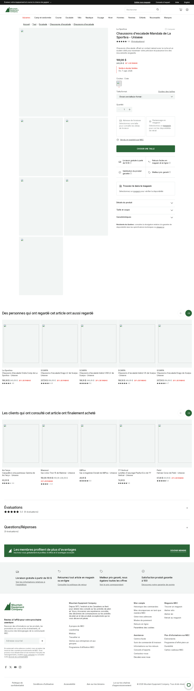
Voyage (100, 17)
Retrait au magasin (172, 618)
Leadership (74, 630)
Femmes (131, 17)
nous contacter (29, 655)
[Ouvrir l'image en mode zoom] (63, 72)
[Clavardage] (189, 685)
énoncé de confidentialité (18, 657)
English (187, 2)
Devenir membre (178, 550)
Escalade (69, 17)
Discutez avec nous (142, 657)
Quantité (119, 104)
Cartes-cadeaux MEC (173, 650)
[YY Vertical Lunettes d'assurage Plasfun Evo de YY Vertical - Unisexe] (137, 454)
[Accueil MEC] (12, 10)
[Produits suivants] (188, 313)
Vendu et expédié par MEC (132, 140)
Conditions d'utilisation (43, 684)
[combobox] (150, 9)
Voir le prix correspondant (111, 584)
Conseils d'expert (163, 2)
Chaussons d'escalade (84, 24)
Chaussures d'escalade (60, 24)
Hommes (120, 17)
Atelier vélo (169, 610)
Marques (168, 17)
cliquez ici (160, 227)
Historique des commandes (146, 606)
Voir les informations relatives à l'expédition (30, 583)
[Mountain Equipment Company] (26, 606)
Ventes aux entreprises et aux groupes (82, 642)
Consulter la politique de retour (72, 584)
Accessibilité (69, 684)
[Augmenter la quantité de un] (129, 109)
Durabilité (168, 646)
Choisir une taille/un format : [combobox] (130, 97)
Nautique (89, 17)
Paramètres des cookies (144, 627)
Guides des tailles (166, 91)
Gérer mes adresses (143, 616)
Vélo (79, 17)
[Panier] (180, 9)
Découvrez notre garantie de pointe (158, 584)
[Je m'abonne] (42, 641)
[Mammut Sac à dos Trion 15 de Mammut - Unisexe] (60, 454)
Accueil (26, 24)
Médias (72, 633)
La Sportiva (121, 29)
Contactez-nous (141, 653)
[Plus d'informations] (130, 163)
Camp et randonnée (42, 17)
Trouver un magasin (173, 606)
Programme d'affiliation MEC (81, 647)
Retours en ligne (141, 624)
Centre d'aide (140, 639)
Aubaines (26, 17)
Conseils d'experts (142, 650)
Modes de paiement (143, 620)
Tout (34, 24)
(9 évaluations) (138, 41)
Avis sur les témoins (95, 684)
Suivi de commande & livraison (147, 642)
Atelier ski (168, 614)
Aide (177, 2)
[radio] (119, 83)
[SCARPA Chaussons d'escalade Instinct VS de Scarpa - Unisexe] (137, 354)
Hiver (110, 17)
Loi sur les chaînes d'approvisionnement (121, 684)
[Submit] (157, 10)
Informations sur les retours (146, 646)
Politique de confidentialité (17, 684)
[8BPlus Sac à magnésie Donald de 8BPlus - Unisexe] (98, 453)
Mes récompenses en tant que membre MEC (147, 611)
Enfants (142, 17)
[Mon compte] (187, 9)
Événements (169, 639)
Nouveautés (155, 17)
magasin (167, 126)
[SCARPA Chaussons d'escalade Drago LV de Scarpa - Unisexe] (60, 354)
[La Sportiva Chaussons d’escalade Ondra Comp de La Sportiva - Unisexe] (21, 354)
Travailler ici (74, 637)
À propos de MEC (76, 626)
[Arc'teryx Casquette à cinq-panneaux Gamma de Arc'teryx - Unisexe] (21, 454)
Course (58, 17)
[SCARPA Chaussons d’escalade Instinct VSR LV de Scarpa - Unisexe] (98, 354)
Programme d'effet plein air (176, 642)
